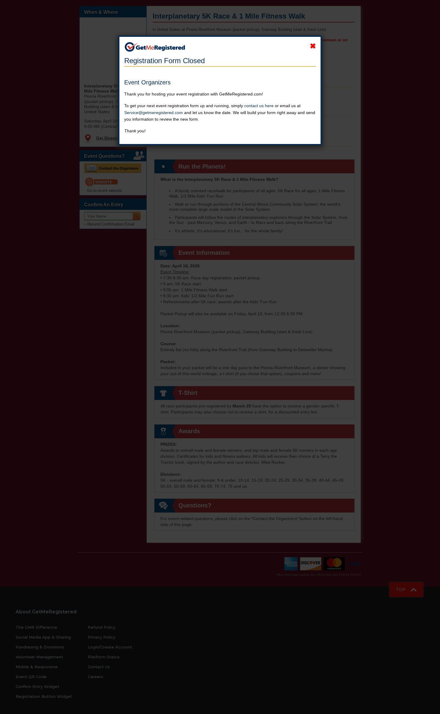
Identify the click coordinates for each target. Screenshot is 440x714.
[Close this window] (313, 46)
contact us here (259, 105)
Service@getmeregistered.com (153, 112)
